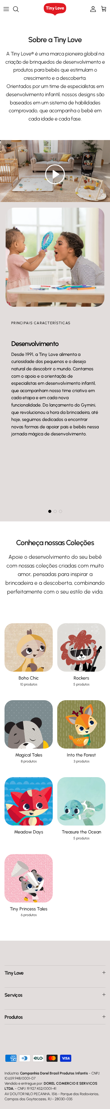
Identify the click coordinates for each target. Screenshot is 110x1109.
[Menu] (6, 9)
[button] (55, 174)
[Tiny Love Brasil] (55, 9)
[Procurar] (18, 9)
